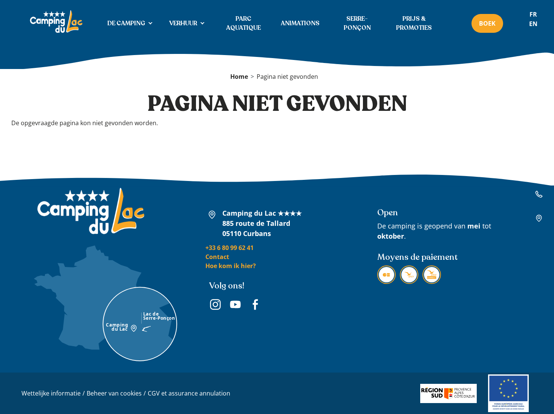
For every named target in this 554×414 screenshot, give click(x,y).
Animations (300, 23)
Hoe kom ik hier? (230, 266)
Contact (217, 257)
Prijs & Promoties (414, 23)
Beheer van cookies (114, 393)
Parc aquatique (243, 23)
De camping (126, 23)
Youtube (235, 305)
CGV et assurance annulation (189, 393)
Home (239, 76)
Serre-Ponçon (357, 23)
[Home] (56, 22)
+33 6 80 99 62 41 (229, 248)
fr (533, 14)
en (533, 24)
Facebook (255, 305)
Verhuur (183, 23)
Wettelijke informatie (51, 393)
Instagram (215, 305)
